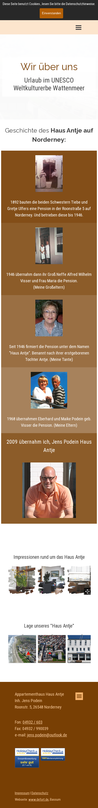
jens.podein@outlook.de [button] (47, 735)
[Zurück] (5, 649)
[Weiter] (93, 649)
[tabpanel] (49, 67)
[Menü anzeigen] (78, 27)
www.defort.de (38, 799)
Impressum (22, 793)
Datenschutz (39, 793)
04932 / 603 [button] (32, 722)
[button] (22, 580)
